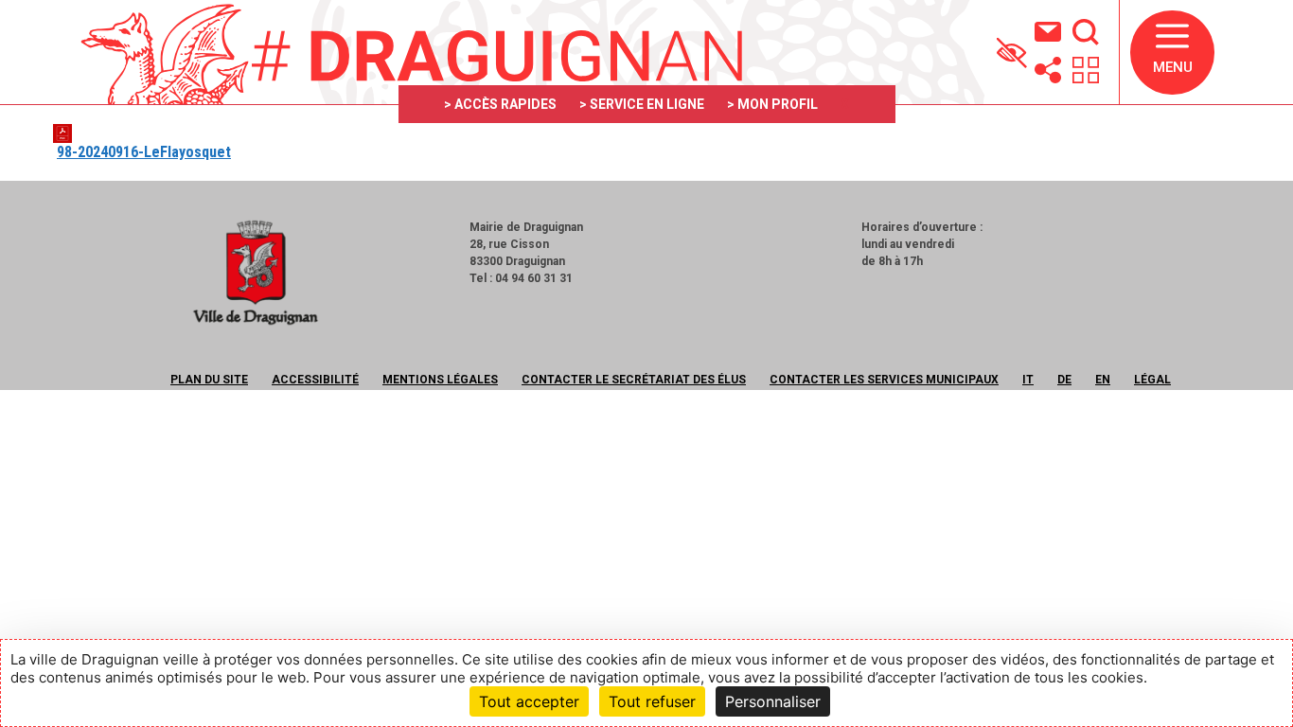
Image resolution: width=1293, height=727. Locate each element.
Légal (1152, 379)
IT (1028, 379)
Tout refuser (652, 701)
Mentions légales (440, 379)
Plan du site (209, 379)
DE (1064, 379)
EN (1102, 379)
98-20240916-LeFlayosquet (144, 152)
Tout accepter (529, 701)
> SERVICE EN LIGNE (641, 104)
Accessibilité (315, 379)
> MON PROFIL (772, 104)
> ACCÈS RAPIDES (500, 104)
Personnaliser (773, 701)
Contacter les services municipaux (884, 379)
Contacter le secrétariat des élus (634, 379)
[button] (1172, 52)
